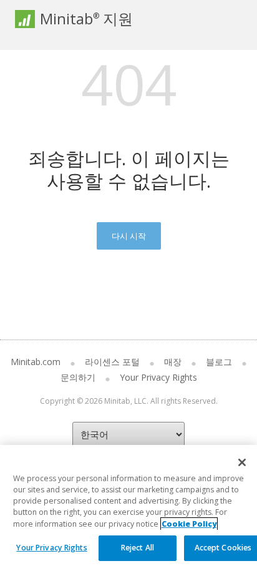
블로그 (219, 362)
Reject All (137, 547)
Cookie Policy (189, 524)
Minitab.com (36, 362)
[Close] (242, 462)
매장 (173, 362)
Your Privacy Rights (51, 547)
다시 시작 (129, 236)
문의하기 (78, 377)
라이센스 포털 (112, 362)
